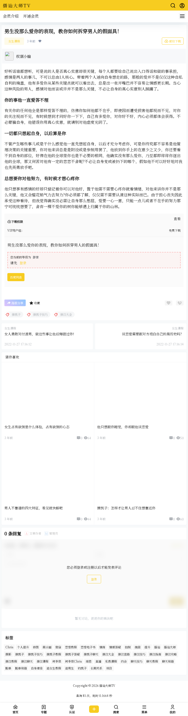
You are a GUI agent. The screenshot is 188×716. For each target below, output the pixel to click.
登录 (23, 262)
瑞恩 (89, 661)
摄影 (8, 654)
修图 (36, 647)
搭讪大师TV (107, 685)
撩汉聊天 (27, 661)
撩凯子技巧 (35, 654)
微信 (58, 647)
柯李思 (56, 661)
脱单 (8, 668)
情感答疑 (115, 647)
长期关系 (96, 668)
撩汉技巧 (139, 654)
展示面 (47, 647)
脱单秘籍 (21, 668)
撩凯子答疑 (72, 654)
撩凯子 (19, 654)
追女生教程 (54, 668)
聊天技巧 (136, 661)
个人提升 (23, 647)
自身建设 (37, 668)
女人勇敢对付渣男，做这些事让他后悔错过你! (39, 333)
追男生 (69, 668)
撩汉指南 (155, 654)
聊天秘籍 (168, 661)
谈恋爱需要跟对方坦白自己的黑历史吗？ (153, 333)
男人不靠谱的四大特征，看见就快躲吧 (33, 507)
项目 (109, 668)
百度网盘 (16, 277)
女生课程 (14, 41)
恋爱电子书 (88, 647)
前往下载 (175, 41)
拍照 (128, 647)
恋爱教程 (71, 647)
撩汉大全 (108, 654)
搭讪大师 (170, 647)
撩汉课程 (42, 661)
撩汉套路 (124, 654)
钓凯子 (82, 668)
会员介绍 (11, 16)
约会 (124, 661)
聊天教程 (152, 661)
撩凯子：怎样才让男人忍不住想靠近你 (126, 507)
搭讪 (157, 647)
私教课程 (111, 661)
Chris (9, 647)
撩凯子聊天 (91, 654)
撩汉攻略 (171, 654)
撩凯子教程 (54, 654)
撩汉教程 (11, 661)
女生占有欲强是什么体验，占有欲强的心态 (37, 426)
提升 (147, 647)
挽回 (138, 647)
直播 (98, 661)
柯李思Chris (73, 661)
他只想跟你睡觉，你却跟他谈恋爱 (123, 426)
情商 (102, 647)
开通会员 (31, 16)
